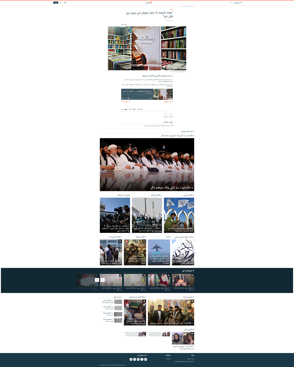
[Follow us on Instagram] (134, 359)
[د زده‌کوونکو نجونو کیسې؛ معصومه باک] (118, 302)
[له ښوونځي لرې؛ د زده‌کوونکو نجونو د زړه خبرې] (159, 280)
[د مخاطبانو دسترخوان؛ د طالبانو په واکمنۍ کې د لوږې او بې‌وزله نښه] (135, 312)
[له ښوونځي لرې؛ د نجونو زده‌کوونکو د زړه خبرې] (183, 280)
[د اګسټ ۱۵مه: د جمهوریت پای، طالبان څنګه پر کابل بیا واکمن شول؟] (135, 252)
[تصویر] (65, 3)
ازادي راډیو (148, 93)
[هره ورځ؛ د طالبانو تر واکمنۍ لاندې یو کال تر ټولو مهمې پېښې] (183, 252)
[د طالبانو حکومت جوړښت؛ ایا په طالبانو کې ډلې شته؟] (111, 252)
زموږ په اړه (168, 359)
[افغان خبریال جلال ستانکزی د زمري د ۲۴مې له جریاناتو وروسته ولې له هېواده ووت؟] (142, 334)
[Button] (123, 24)
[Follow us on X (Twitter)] (141, 359)
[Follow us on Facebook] (145, 359)
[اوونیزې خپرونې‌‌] (60, 3)
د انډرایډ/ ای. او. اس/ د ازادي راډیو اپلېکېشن (184, 361)
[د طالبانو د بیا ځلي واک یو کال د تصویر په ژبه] (171, 313)
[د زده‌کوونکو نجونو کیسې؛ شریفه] (118, 320)
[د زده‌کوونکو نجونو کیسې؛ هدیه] (118, 314)
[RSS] (131, 359)
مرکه (171, 9)
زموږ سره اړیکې (191, 359)
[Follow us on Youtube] (138, 359)
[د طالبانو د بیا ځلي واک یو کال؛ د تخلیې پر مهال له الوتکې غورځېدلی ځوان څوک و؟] (159, 252)
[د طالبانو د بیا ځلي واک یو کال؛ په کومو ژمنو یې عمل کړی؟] (179, 215)
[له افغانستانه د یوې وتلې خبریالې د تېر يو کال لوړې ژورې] (183, 338)
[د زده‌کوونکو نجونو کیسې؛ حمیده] (118, 308)
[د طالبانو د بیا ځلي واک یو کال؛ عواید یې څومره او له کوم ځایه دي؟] (147, 215)
